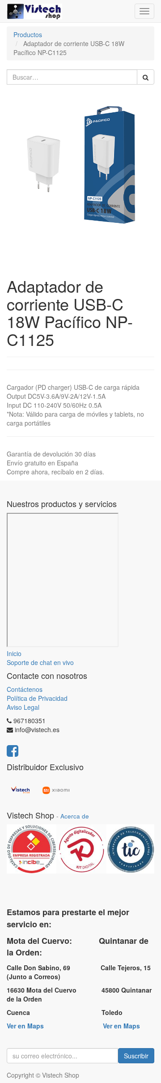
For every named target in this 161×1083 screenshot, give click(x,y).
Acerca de (74, 816)
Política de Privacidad (37, 698)
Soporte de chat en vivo (40, 662)
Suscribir (136, 1055)
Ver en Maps (25, 1025)
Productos (27, 34)
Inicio (14, 653)
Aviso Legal (23, 707)
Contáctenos (24, 689)
